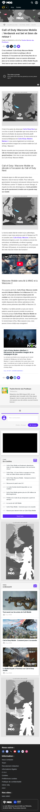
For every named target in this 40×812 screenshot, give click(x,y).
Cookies (5, 775)
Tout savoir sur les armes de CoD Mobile (17, 612)
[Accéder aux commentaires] (18, 46)
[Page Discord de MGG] (7, 751)
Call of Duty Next (29, 129)
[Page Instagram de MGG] (26, 751)
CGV (3, 788)
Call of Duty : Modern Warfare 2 (13, 370)
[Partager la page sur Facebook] (7, 46)
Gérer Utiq (6, 785)
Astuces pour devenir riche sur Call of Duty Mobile (21, 510)
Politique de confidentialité (11, 782)
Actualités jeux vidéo (12, 24)
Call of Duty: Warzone (20, 237)
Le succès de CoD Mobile (13, 503)
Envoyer (34, 425)
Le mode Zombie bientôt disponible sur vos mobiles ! (19, 487)
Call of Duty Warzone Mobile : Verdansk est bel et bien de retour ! (21, 478)
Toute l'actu (20, 516)
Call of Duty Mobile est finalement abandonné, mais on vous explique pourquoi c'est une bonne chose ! (21, 467)
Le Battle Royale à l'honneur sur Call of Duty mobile (18, 669)
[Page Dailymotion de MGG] (18, 751)
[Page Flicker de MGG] (22, 751)
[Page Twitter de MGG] (11, 751)
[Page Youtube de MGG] (15, 751)
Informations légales (9, 769)
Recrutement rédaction (10, 766)
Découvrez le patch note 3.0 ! (15, 483)
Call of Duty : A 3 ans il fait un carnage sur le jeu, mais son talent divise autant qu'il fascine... (21, 473)
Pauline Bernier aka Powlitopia (20, 389)
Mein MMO (6, 796)
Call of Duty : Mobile (24, 24)
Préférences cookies (9, 779)
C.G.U (4, 772)
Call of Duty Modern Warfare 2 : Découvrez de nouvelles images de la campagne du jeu (18, 352)
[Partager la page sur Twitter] (11, 46)
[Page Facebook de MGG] (3, 751)
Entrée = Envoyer (21, 425)
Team (4, 763)
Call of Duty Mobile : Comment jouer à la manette (21, 507)
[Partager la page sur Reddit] (14, 46)
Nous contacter (7, 760)
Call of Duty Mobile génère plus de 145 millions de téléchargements (21, 493)
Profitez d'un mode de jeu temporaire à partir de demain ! (21, 498)
